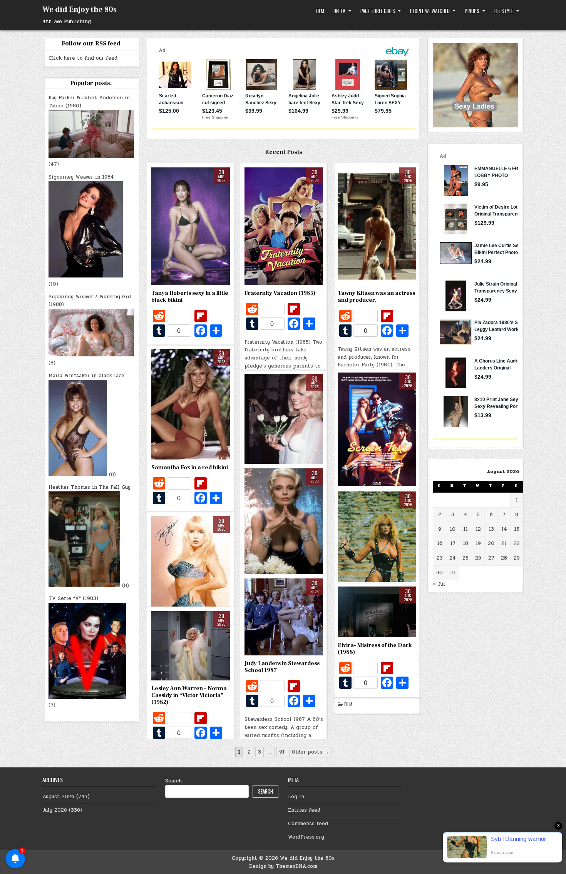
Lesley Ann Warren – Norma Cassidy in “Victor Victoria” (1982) (189, 695)
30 (439, 573)
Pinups (472, 11)
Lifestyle (503, 11)
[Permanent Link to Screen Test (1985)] (377, 429)
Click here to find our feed (83, 58)
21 (504, 543)
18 (465, 543)
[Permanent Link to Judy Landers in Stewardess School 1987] (283, 616)
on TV (339, 11)
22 (517, 543)
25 (465, 558)
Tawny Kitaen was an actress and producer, (376, 296)
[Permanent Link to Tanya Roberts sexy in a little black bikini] (190, 226)
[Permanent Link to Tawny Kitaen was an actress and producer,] (377, 226)
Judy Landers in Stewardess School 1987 (282, 667)
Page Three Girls (377, 11)
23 (440, 558)
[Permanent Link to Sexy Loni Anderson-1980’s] (283, 434)
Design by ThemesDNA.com (283, 866)
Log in (296, 796)
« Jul (439, 584)
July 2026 (54, 810)
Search (173, 781)
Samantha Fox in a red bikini (189, 467)
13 (491, 529)
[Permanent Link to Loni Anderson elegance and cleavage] (283, 521)
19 (478, 543)
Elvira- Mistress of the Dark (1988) (375, 649)
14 (504, 529)
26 (478, 558)
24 (452, 558)
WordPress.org (306, 837)
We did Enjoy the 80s (79, 10)
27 (491, 558)
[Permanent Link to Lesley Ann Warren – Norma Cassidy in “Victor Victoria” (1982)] (190, 645)
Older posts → (310, 752)
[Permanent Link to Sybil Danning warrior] (377, 563)
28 (504, 558)
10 (452, 529)
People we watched (430, 11)
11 (465, 529)
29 (517, 558)
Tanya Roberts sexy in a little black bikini (189, 296)
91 (282, 752)
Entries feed (304, 810)
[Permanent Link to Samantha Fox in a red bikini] (190, 404)
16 (439, 543)
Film (320, 11)
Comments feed (308, 823)
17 (452, 543)
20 (491, 543)
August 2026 (58, 796)
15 (516, 529)
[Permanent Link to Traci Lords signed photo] (190, 576)
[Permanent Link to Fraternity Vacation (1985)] (283, 226)
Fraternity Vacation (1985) (279, 293)
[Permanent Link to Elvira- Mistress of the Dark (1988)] (377, 612)
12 (478, 529)
